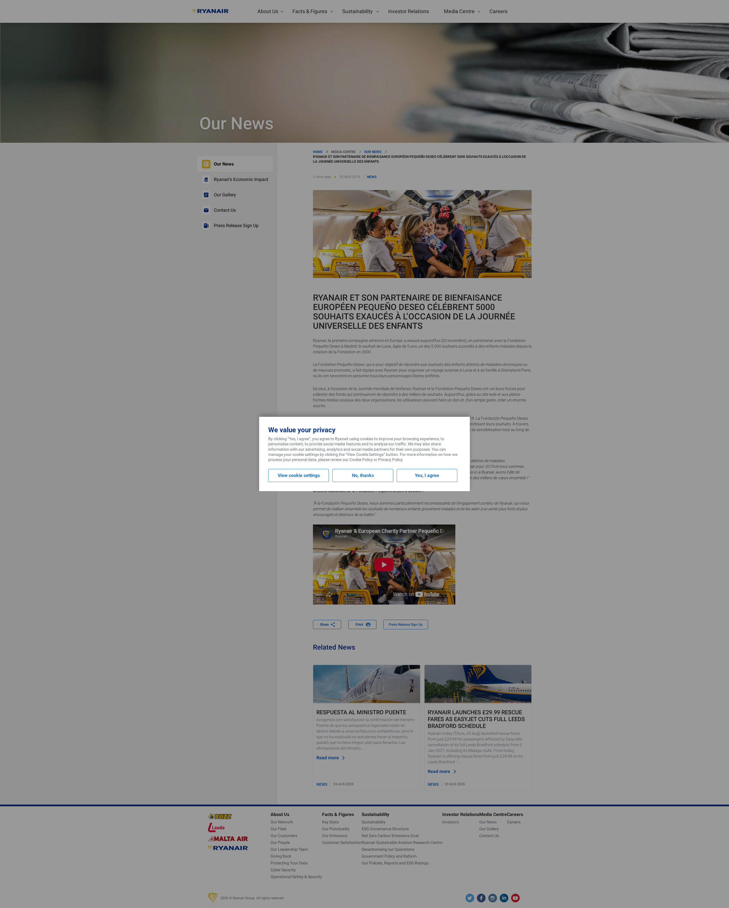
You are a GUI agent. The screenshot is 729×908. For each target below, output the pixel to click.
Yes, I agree (427, 475)
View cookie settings (299, 475)
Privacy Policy (390, 459)
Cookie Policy (361, 459)
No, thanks (363, 475)
